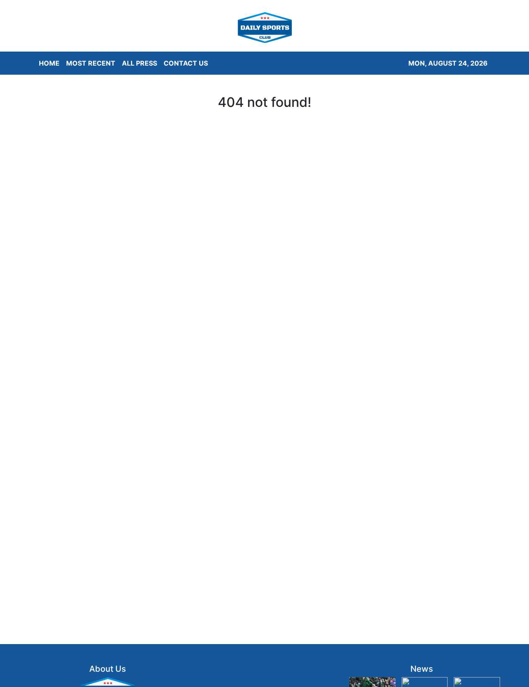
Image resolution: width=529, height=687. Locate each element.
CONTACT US (186, 63)
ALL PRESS (139, 63)
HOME (49, 63)
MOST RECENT (90, 63)
